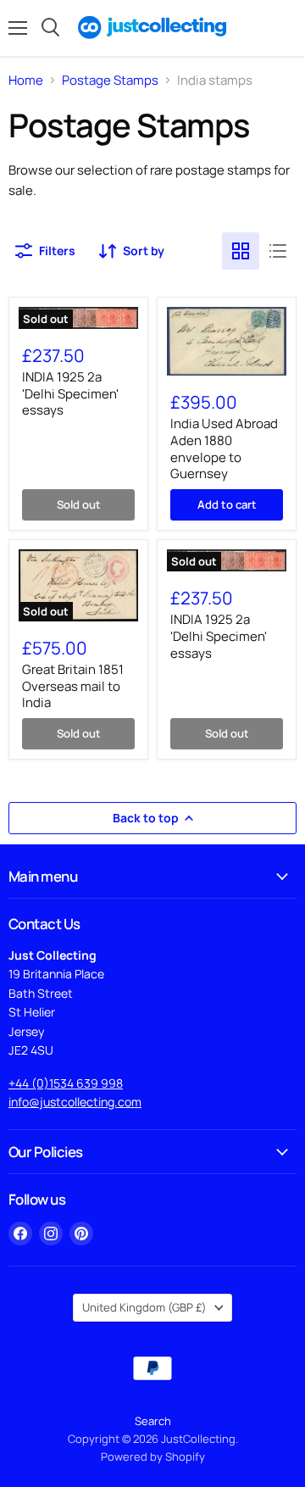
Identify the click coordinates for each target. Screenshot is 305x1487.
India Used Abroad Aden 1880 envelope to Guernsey (224, 448)
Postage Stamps (110, 80)
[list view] (278, 251)
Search (153, 1421)
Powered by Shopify (153, 1456)
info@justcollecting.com (74, 1102)
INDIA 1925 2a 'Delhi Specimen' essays (70, 393)
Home (25, 80)
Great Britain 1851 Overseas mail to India (73, 685)
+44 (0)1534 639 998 (65, 1083)
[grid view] (240, 251)
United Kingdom (144, 1307)
